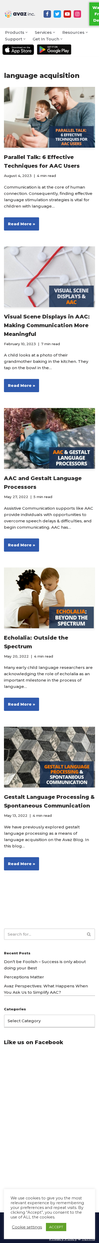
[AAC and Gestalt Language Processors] (49, 438)
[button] (26, 32)
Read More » (19, 226)
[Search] (89, 934)
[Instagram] (77, 14)
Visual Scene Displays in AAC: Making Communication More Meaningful (47, 325)
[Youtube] (67, 14)
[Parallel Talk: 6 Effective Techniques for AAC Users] (49, 117)
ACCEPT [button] (56, 1227)
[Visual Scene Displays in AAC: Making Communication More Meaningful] (49, 276)
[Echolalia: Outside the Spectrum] (49, 597)
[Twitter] (57, 14)
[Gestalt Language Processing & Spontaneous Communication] (49, 757)
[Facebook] (47, 14)
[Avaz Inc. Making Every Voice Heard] (20, 14)
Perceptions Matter (24, 976)
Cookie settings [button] (27, 1227)
